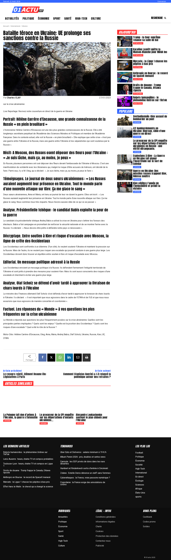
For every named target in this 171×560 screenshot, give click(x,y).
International (15, 26)
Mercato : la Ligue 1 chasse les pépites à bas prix (150, 62)
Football (138, 67)
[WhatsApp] (60, 358)
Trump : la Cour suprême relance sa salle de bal (146, 38)
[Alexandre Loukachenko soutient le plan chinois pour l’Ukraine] (93, 399)
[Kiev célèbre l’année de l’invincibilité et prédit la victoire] (124, 187)
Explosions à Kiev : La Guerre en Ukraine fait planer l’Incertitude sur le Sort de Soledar (149, 160)
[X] (51, 358)
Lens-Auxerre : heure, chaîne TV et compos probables (28, 459)
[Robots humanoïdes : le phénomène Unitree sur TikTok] (124, 101)
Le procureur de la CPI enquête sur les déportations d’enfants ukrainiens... (57, 417)
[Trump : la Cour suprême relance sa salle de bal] (124, 41)
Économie (138, 94)
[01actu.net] (28, 9)
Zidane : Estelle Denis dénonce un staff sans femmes (85, 473)
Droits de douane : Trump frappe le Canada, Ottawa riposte (147, 87)
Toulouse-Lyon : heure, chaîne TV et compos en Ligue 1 (28, 464)
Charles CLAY (14, 98)
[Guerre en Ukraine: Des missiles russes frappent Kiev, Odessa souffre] (124, 175)
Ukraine (25, 26)
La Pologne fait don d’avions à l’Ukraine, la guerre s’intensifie (20, 416)
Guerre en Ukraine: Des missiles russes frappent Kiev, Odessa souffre (150, 173)
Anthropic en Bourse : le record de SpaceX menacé (150, 74)
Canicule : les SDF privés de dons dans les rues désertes (82, 462)
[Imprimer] (87, 358)
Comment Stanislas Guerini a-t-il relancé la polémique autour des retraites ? (87, 375)
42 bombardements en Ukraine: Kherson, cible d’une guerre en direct (149, 131)
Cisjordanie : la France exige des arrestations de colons (82, 483)
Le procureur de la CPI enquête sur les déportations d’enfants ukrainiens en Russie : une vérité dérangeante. (150, 145)
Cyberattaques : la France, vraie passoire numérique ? (85, 477)
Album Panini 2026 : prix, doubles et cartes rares (82, 457)
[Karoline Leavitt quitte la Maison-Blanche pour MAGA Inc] (124, 53)
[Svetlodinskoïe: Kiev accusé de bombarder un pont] (124, 120)
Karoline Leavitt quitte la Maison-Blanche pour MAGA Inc (150, 50)
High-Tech (138, 79)
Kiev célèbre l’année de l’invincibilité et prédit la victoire (146, 186)
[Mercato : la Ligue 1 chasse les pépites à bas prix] (124, 65)
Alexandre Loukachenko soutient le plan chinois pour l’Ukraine (92, 417)
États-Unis (138, 43)
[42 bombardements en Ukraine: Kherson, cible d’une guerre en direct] (124, 132)
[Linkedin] (69, 358)
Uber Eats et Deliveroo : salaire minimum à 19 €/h (83, 452)
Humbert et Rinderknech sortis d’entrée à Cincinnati (84, 468)
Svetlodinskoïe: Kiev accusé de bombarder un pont (150, 117)
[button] (159, 17)
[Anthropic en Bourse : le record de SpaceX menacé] (124, 77)
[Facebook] (42, 358)
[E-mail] (78, 358)
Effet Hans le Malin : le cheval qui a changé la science (28, 486)
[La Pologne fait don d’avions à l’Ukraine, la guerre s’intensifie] (20, 399)
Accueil (6, 26)
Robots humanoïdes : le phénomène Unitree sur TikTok (150, 98)
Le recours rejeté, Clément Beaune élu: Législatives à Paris (24, 375)
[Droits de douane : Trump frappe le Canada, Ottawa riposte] (124, 89)
